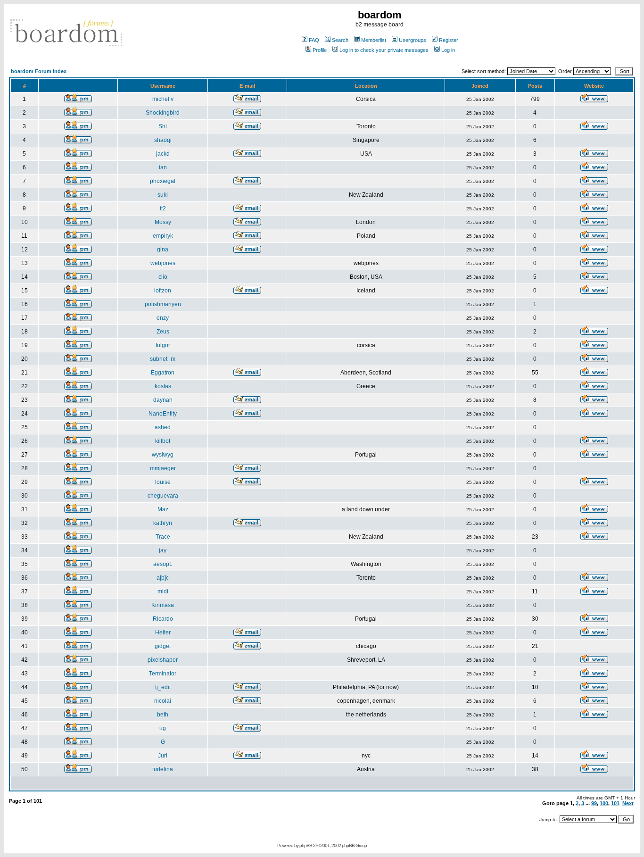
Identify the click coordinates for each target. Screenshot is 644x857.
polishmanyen (163, 304)
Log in (448, 50)
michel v (162, 99)
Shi (162, 126)
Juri (162, 755)
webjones (162, 263)
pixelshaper (163, 660)
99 (594, 803)
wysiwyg (162, 454)
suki (162, 194)
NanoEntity (163, 413)
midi (162, 591)
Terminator (162, 673)
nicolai (162, 701)
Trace (163, 536)
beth (162, 714)
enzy (163, 318)
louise (163, 482)
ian (163, 167)
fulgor (163, 345)
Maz (162, 509)
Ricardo (163, 619)
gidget (163, 646)
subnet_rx (162, 359)
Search (340, 40)
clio (162, 277)
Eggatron (162, 372)
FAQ (314, 40)
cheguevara (163, 495)
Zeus (163, 331)
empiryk (163, 236)
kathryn (162, 523)
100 (604, 803)
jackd (163, 153)
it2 (163, 208)
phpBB (305, 845)
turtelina (162, 769)
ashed (163, 427)
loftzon (162, 290)
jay (162, 550)
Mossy (163, 222)
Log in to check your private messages (384, 50)
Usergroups (412, 40)
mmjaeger (163, 468)
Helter (163, 632)
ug (162, 728)
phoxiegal (162, 181)
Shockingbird (163, 112)
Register (448, 40)
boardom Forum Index (38, 71)
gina (162, 249)
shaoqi (163, 140)
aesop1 (163, 564)
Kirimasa (162, 605)
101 (615, 803)
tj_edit (163, 687)
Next (628, 803)
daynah (163, 400)
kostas (163, 386)
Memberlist (373, 40)
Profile (320, 50)
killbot (162, 441)
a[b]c (163, 577)
